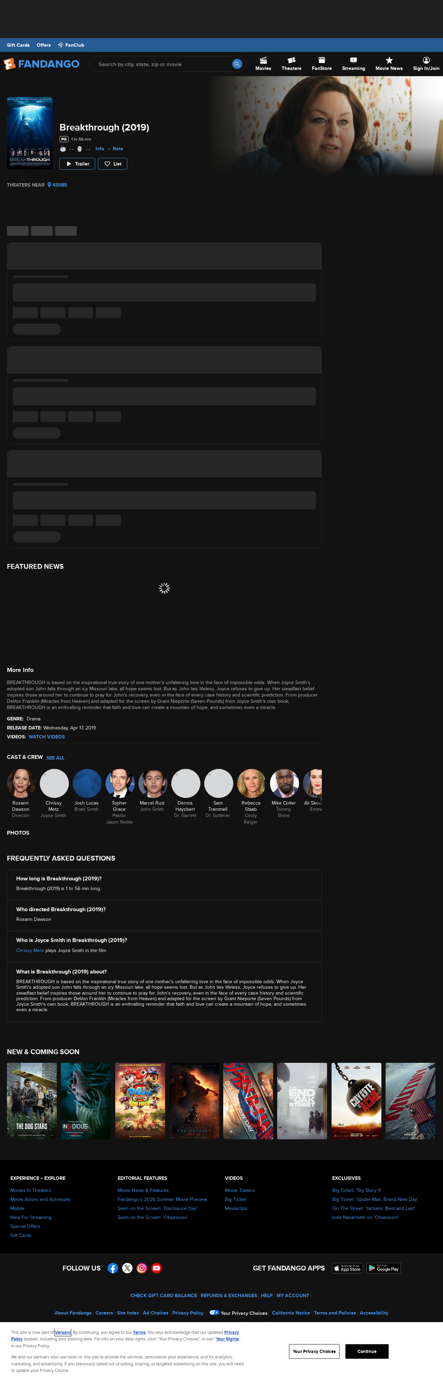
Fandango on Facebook (113, 1268)
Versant (63, 1332)
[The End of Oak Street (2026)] (302, 1101)
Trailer (82, 163)
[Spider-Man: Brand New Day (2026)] (248, 1101)
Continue (367, 1351)
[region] (221, 1352)
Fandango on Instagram (142, 1268)
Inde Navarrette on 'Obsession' (365, 1217)
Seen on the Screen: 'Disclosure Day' (158, 1208)
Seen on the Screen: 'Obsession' (153, 1217)
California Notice (291, 1312)
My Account (293, 1295)
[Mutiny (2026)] (411, 1101)
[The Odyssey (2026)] (194, 1101)
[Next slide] (321, 799)
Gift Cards (18, 45)
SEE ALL (55, 758)
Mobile (17, 1208)
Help (267, 1295)
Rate (118, 148)
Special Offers (25, 1226)
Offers (44, 45)
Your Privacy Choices (244, 1313)
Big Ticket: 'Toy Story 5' (357, 1190)
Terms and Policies (335, 1312)
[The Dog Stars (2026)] (32, 1101)
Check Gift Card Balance (163, 1295)
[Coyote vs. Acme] (357, 1101)
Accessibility (374, 1312)
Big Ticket (235, 1199)
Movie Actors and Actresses (40, 1199)
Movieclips (236, 1208)
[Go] (237, 64)
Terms (139, 1332)
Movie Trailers (240, 1190)
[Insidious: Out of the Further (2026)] (86, 1101)
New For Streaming (31, 1217)
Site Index (128, 1312)
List (117, 163)
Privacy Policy (188, 1312)
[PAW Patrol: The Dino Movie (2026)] (140, 1101)
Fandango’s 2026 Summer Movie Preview (162, 1199)
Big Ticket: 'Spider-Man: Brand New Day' (375, 1199)
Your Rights (227, 1339)
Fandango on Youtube (156, 1268)
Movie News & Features (143, 1190)
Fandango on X (127, 1268)
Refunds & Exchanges (229, 1295)
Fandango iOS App (347, 1268)
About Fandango (73, 1312)
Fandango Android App (384, 1268)
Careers (104, 1312)
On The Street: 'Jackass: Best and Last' (373, 1208)
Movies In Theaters (30, 1190)
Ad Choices (156, 1312)
